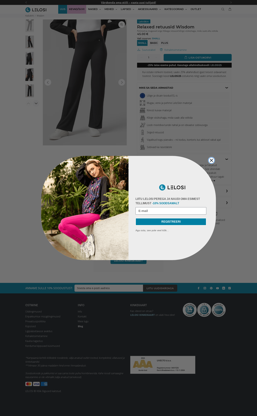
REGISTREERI (171, 221)
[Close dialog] (211, 160)
